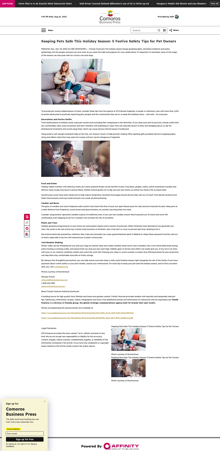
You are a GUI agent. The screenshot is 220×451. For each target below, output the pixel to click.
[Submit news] (27, 217)
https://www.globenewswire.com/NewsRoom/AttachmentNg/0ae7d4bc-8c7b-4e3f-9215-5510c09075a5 (87, 313)
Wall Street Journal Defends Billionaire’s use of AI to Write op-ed (114, 3)
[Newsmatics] (27, 234)
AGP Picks (7, 4)
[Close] (45, 401)
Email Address (13, 429)
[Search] (159, 30)
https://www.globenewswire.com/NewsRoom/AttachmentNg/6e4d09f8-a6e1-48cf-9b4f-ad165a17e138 (87, 318)
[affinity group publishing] (27, 228)
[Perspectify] (27, 223)
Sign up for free (25, 439)
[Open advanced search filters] (164, 30)
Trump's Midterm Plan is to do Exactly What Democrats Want (39, 3)
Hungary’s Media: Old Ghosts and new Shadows (182, 3)
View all (214, 3)
